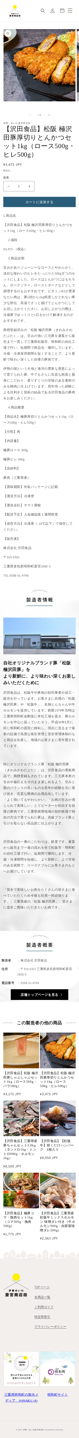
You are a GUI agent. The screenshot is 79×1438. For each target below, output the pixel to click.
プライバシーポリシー (50, 1327)
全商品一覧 (42, 1297)
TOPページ (42, 1287)
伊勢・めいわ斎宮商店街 (33, 1429)
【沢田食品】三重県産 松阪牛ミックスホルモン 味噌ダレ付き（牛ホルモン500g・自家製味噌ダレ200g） (57, 1221)
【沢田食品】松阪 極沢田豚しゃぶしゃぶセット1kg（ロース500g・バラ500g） (21, 1079)
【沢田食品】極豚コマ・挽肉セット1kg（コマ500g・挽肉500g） (18, 1219)
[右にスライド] (49, 115)
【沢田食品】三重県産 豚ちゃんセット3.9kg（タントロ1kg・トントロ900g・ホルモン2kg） (20, 1149)
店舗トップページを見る (39, 995)
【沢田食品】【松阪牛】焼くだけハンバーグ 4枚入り (57, 1145)
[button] (43, 11)
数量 (6, 178)
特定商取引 (42, 1317)
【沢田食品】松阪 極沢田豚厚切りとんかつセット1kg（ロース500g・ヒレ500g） (57, 1079)
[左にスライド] (30, 115)
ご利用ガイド (44, 1307)
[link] (21, 1393)
